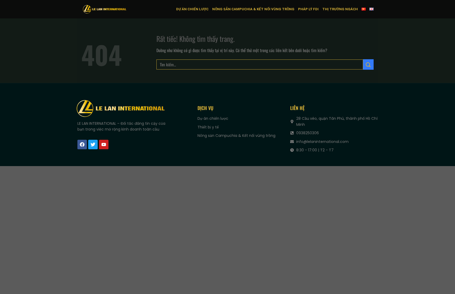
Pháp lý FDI (308, 9)
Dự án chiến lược (192, 9)
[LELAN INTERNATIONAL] (104, 9)
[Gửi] (368, 64)
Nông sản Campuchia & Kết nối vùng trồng (253, 9)
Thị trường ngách (340, 9)
